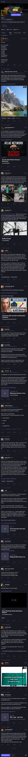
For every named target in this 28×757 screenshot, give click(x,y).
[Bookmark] (20, 65)
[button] (14, 153)
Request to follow (16, 14)
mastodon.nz (8, 19)
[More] (26, 65)
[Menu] (25, 15)
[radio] (1, 417)
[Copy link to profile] (22, 15)
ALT (25, 115)
